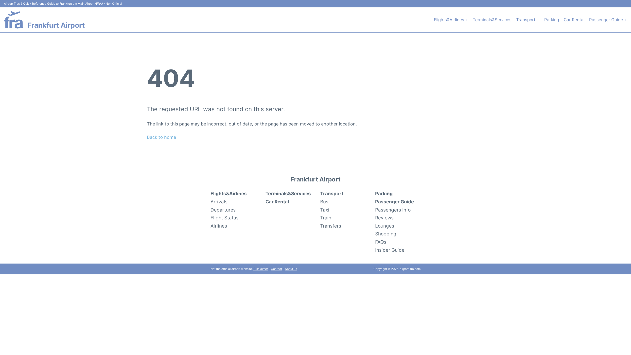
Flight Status (224, 218)
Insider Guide (389, 250)
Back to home (161, 137)
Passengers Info (393, 210)
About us (291, 269)
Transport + (527, 19)
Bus (324, 202)
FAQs (380, 242)
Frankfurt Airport (56, 25)
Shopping (385, 234)
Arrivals (219, 202)
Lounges (384, 226)
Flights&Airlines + (451, 19)
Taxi (324, 210)
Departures (223, 210)
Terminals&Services (492, 19)
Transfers (330, 226)
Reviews (384, 218)
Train (325, 218)
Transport (331, 193)
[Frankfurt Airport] (13, 20)
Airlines (218, 226)
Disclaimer (260, 269)
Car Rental (574, 19)
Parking (551, 19)
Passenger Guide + (608, 19)
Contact (276, 269)
